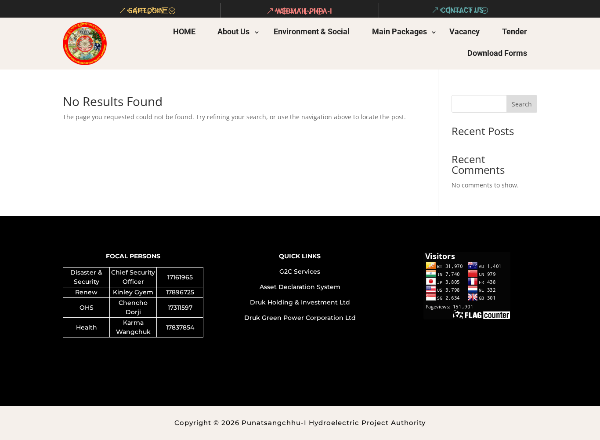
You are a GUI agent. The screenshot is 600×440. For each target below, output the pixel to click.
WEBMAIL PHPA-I (304, 11)
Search (522, 104)
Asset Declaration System (300, 287)
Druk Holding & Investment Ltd (300, 302)
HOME (184, 31)
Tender (514, 31)
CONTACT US (462, 10)
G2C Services (299, 271)
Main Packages (399, 31)
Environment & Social (311, 31)
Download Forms (497, 53)
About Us (233, 31)
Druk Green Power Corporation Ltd (300, 318)
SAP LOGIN (146, 11)
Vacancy (464, 31)
